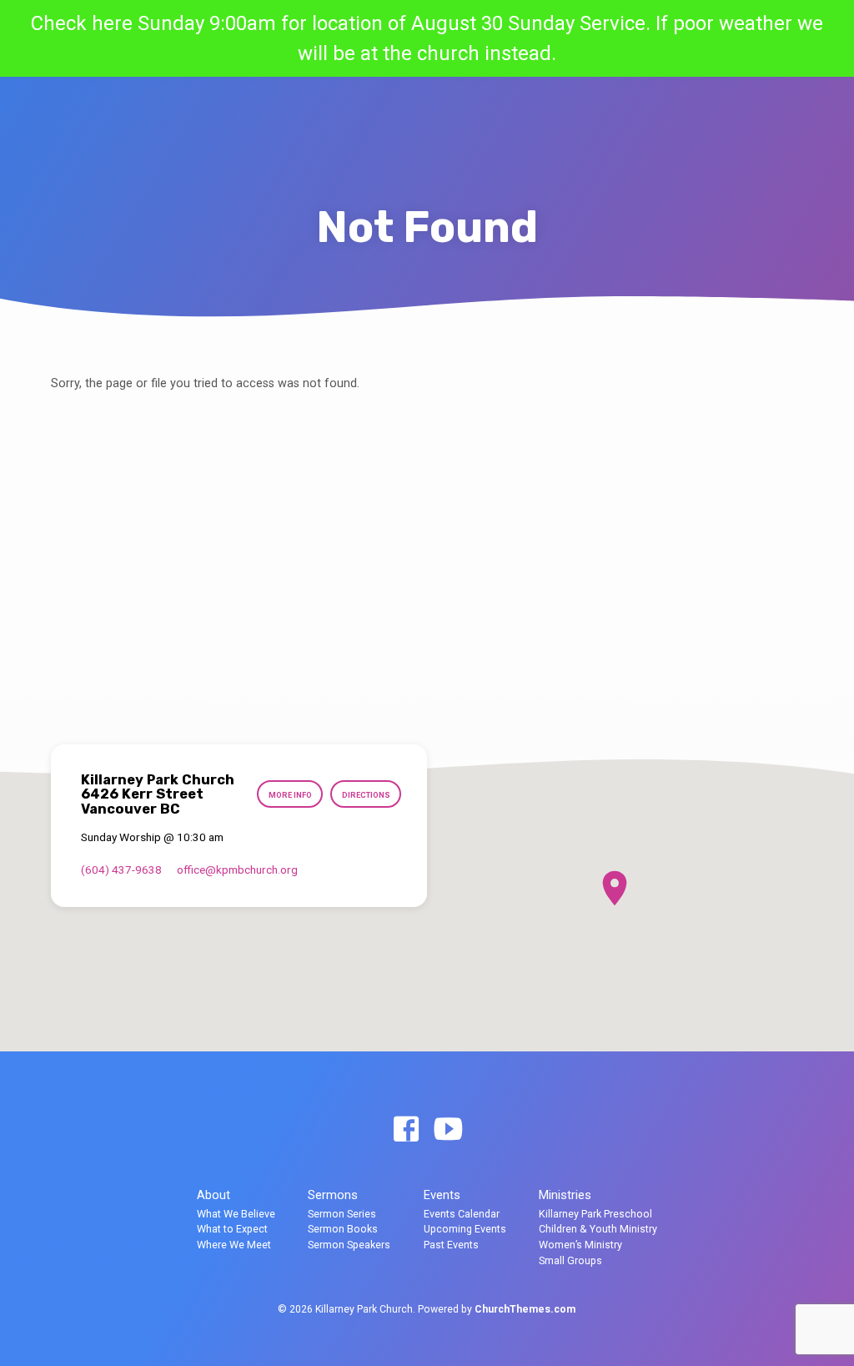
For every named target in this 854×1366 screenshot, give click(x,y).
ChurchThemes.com (525, 1309)
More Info (290, 794)
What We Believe (236, 1213)
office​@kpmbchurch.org (237, 869)
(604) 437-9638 (121, 869)
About (213, 1194)
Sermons (333, 1194)
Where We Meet (234, 1244)
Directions (366, 794)
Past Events (451, 1244)
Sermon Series (342, 1213)
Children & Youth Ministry (598, 1228)
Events (442, 1194)
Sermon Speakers (349, 1244)
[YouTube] (448, 1130)
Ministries (565, 1194)
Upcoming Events (465, 1228)
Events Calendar (462, 1213)
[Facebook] (406, 1130)
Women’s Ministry (580, 1244)
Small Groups (570, 1260)
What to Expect (232, 1228)
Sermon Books (343, 1228)
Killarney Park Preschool (595, 1213)
